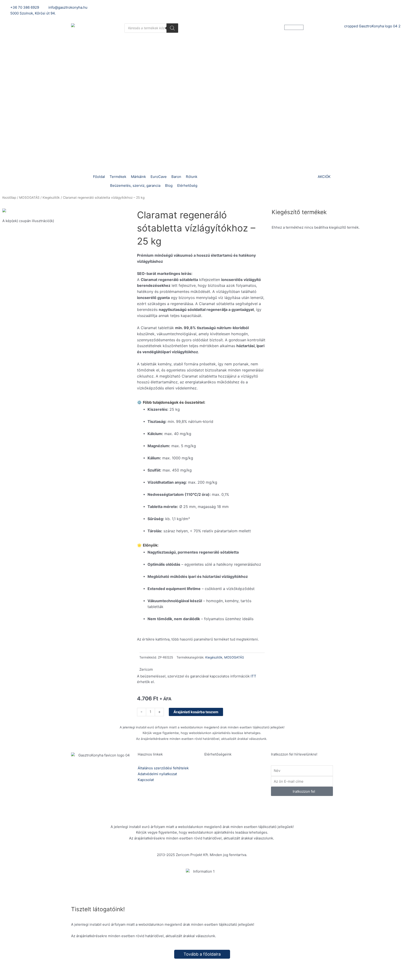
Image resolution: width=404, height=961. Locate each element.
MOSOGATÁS (29, 197)
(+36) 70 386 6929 (235, 774)
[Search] (172, 28)
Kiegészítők (51, 197)
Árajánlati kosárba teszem (195, 712)
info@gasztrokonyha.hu (239, 790)
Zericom (146, 669)
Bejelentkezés (283, 7)
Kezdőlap (9, 197)
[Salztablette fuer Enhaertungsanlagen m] (67, 211)
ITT (253, 676)
